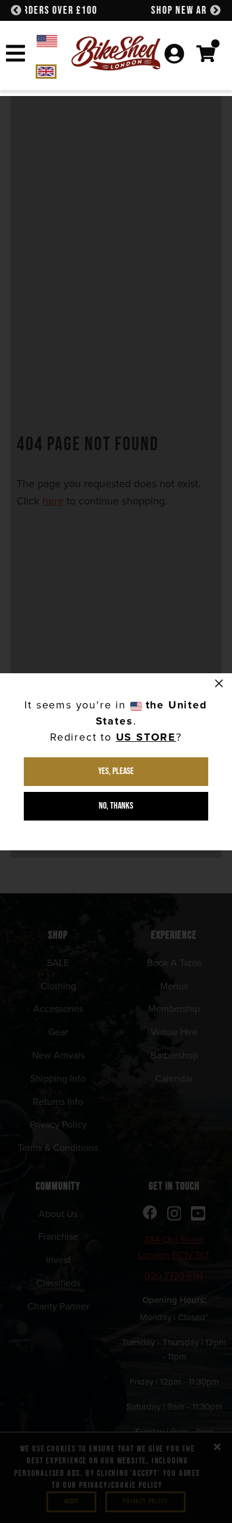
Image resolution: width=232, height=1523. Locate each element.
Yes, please (116, 771)
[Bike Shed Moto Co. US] (53, 40)
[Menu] (15, 55)
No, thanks (116, 806)
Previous (16, 11)
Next (215, 11)
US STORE (146, 737)
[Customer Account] (174, 55)
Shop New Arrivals (116, 10)
